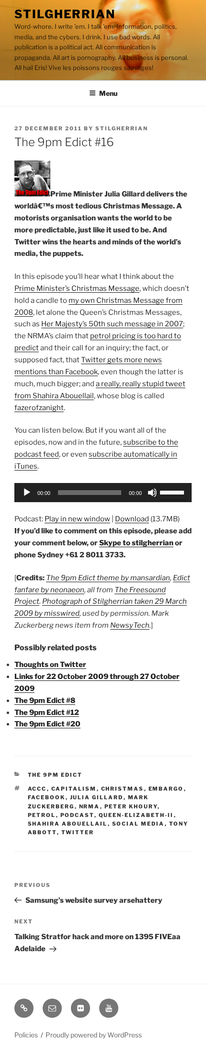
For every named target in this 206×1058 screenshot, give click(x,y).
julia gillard (97, 797)
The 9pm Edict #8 (44, 700)
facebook (47, 797)
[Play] (27, 492)
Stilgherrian (64, 14)
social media (138, 823)
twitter (77, 832)
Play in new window (77, 519)
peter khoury (131, 806)
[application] (103, 492)
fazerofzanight (39, 407)
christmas (122, 788)
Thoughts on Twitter (50, 664)
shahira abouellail (68, 823)
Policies (26, 1035)
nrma (89, 806)
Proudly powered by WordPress (94, 1035)
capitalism (74, 788)
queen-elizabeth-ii (136, 815)
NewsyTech (129, 625)
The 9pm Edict (55, 774)
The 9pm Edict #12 (46, 712)
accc (37, 788)
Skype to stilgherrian (136, 543)
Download (132, 519)
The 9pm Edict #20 (47, 724)
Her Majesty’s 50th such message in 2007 (112, 324)
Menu (108, 93)
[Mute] (152, 492)
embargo (166, 788)
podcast (77, 815)
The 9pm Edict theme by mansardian (108, 578)
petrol (42, 815)
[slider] (173, 491)
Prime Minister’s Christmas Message (76, 288)
